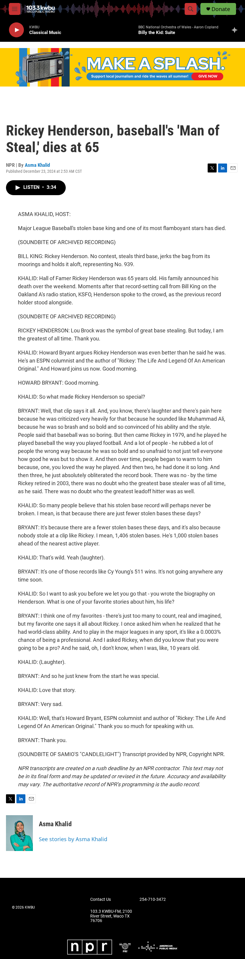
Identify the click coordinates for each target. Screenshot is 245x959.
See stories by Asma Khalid (73, 839)
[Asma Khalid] (19, 833)
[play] (16, 30)
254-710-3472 (153, 899)
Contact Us (100, 899)
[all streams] (236, 30)
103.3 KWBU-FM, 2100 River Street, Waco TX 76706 (111, 916)
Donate (221, 9)
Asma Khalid (37, 165)
